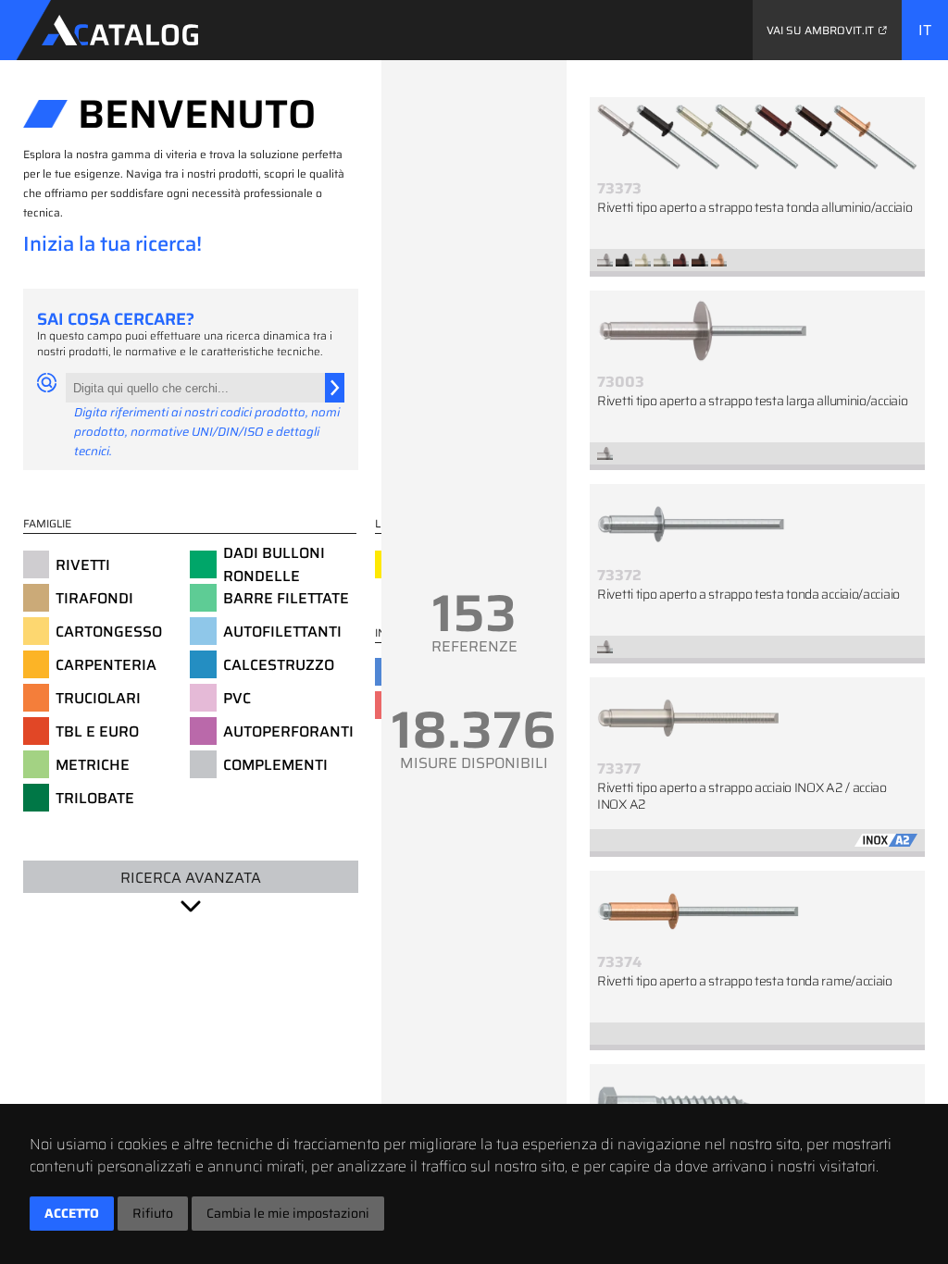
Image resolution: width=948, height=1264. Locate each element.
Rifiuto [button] (152, 1213)
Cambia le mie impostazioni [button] (287, 1213)
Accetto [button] (71, 1213)
